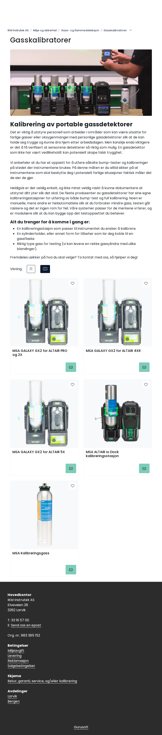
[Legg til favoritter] (72, 283)
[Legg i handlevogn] (71, 367)
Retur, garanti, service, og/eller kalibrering (42, 681)
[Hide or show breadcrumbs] (130, 30)
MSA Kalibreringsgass (30, 553)
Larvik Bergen (14, 699)
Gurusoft (81, 727)
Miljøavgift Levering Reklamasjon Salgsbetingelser (21, 658)
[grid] (45, 269)
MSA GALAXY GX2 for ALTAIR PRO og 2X (39, 353)
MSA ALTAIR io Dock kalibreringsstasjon (102, 454)
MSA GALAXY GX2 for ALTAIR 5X (38, 452)
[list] (31, 269)
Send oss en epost (26, 625)
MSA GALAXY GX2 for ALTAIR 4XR (113, 351)
